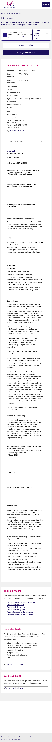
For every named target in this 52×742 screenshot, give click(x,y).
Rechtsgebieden (13, 92)
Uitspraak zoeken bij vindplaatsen (20, 614)
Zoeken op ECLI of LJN (16, 607)
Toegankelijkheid (31, 736)
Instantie (10, 70)
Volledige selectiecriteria (14, 664)
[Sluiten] (47, 34)
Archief (11, 739)
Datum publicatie (11, 81)
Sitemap (9, 736)
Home (3, 13)
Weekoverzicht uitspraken (15, 688)
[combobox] (26, 141)
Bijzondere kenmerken (11, 100)
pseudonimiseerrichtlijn (17, 37)
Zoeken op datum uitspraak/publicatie (21, 602)
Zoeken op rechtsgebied (16, 610)
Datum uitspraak (10, 75)
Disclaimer (17, 739)
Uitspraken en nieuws (14, 13)
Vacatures (4, 739)
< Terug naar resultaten (26, 53)
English (3, 736)
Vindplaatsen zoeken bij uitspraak (20, 612)
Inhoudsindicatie (14, 105)
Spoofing (40, 736)
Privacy (16, 736)
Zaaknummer (12, 86)
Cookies (21, 736)
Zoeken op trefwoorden (15, 605)
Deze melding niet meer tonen (37, 34)
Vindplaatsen (12, 115)
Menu (45, 5)
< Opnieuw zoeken (26, 45)
